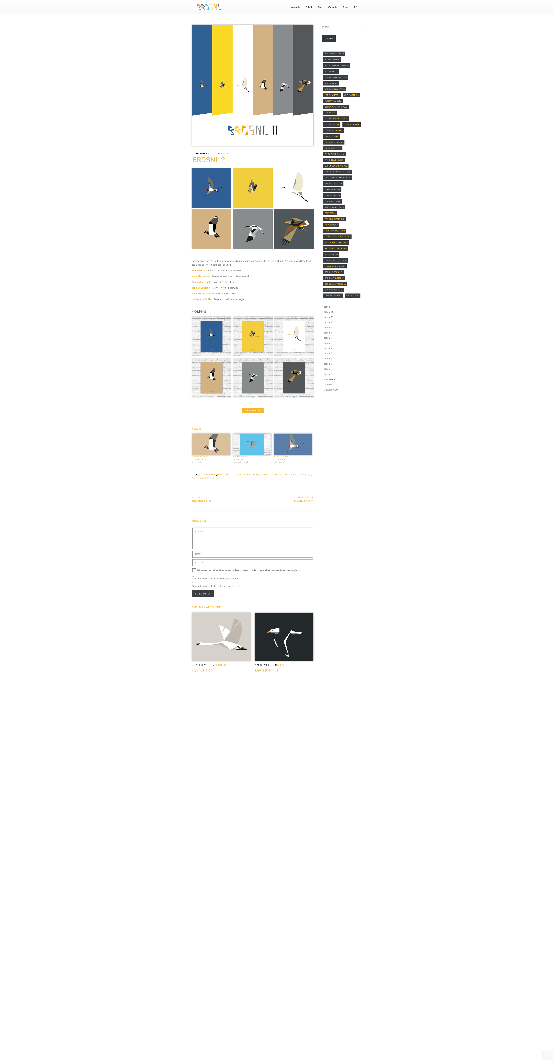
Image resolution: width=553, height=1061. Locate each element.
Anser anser (331, 83)
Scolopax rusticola (335, 284)
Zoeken (325, 26)
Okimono (328, 384)
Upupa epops (352, 296)
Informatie (295, 7)
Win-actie (332, 7)
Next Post (303, 497)
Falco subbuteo (333, 148)
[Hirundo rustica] (293, 444)
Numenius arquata (334, 207)
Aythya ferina (351, 95)
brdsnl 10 (329, 312)
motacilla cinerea (272, 475)
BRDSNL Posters (240, 456)
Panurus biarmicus (334, 219)
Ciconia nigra (332, 125)
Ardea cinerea (332, 95)
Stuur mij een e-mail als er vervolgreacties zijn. (215, 578)
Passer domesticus (335, 231)
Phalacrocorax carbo (336, 243)
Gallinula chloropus (336, 166)
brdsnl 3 (328, 343)
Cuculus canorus (334, 130)
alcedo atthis (332, 60)
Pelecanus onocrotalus (337, 237)
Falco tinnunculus (334, 154)
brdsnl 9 (328, 374)
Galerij (309, 7)
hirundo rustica (251, 475)
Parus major (331, 225)
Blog (320, 7)
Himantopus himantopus (338, 178)
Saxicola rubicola (334, 278)
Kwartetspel (330, 379)
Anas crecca (331, 71)
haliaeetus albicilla (229, 475)
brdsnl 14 (329, 332)
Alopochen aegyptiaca (337, 65)
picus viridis (331, 254)
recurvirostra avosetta (297, 475)
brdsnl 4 (328, 348)
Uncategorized (331, 389)
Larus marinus (266, 670)
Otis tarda (330, 213)
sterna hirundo (333, 296)
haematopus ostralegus (338, 172)
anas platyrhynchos (336, 77)
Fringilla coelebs (334, 160)
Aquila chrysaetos (335, 89)
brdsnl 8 (282, 665)
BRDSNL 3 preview (303, 500)
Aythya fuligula (333, 101)
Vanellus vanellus (200, 456)
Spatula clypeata (334, 290)
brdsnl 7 (328, 363)
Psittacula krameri (335, 266)
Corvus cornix (351, 125)
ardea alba (210, 475)
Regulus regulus (333, 272)
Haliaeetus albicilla (202, 500)
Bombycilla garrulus (336, 107)
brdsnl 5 (328, 353)
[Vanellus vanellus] (211, 444)
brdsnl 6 (328, 358)
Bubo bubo (330, 113)
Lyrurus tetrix (332, 201)
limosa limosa (332, 195)
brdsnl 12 (220, 665)
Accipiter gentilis (334, 54)
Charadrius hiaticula (336, 119)
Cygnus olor (202, 670)
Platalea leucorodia (335, 260)
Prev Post (202, 497)
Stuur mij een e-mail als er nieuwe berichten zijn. (216, 586)
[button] (356, 7)
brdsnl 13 (329, 327)
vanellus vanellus (203, 478)
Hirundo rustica (281, 456)
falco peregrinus (334, 142)
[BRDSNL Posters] (252, 444)
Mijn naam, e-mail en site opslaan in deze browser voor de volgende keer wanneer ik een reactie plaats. (249, 570)
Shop (345, 7)
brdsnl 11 (329, 317)
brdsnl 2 (226, 153)
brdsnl (327, 306)
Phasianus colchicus (336, 248)
